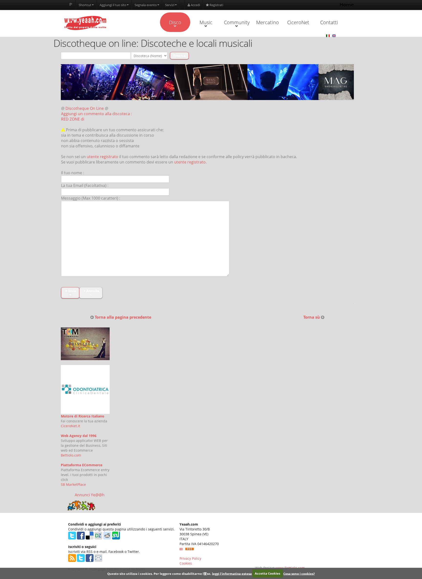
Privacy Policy (190, 558)
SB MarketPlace (73, 484)
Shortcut (85, 5)
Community (237, 22)
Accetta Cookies (267, 573)
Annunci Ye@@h (90, 495)
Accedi (195, 5)
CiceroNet (298, 22)
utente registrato (102, 156)
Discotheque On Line (84, 108)
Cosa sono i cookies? (299, 573)
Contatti (329, 22)
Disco (175, 22)
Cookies (185, 563)
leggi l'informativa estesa (232, 573)
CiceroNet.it (70, 426)
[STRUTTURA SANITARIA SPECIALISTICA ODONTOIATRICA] (85, 389)
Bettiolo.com (71, 455)
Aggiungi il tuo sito (113, 5)
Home (346, 4)
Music (206, 22)
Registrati (216, 5)
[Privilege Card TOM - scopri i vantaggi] (85, 343)
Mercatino (267, 22)
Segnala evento (146, 5)
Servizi (169, 5)
